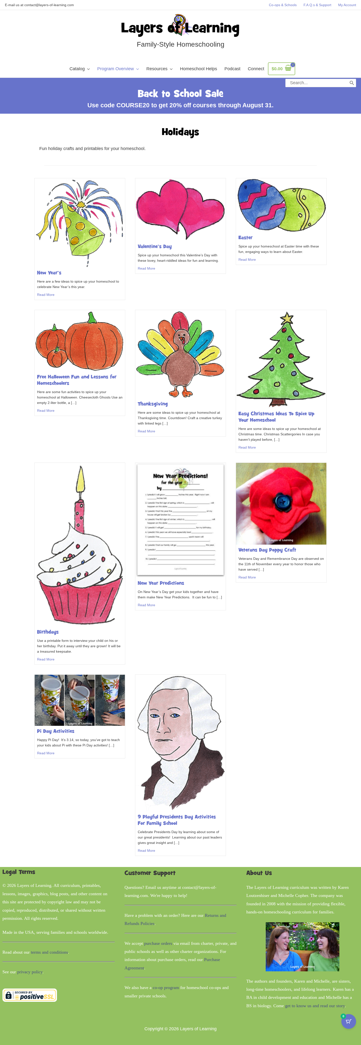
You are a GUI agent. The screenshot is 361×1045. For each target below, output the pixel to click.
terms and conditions (49, 952)
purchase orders (158, 943)
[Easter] (281, 205)
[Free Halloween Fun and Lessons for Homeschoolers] (80, 340)
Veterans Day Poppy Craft (267, 550)
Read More (46, 295)
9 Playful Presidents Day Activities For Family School (177, 820)
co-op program (166, 987)
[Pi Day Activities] (80, 700)
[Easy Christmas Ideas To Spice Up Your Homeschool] (281, 359)
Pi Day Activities (55, 731)
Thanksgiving (153, 404)
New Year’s (49, 273)
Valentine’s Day (155, 247)
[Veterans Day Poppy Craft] (281, 503)
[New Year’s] (80, 222)
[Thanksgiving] (180, 354)
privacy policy (29, 971)
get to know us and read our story (315, 1005)
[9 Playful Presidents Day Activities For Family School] (180, 742)
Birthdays (48, 632)
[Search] (352, 83)
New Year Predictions (161, 583)
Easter (245, 238)
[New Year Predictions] (180, 520)
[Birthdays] (80, 544)
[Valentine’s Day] (180, 209)
